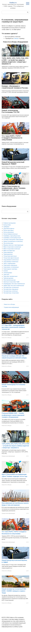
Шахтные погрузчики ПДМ (11, 282)
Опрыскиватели (8, 252)
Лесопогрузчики (8, 243)
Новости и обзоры (9, 304)
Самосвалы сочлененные (11, 267)
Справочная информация (11, 307)
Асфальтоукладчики (9, 223)
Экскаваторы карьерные (10, 289)
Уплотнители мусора (9, 280)
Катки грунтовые (8, 230)
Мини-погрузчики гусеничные (12, 247)
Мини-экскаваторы (9, 250)
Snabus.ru (13, 3)
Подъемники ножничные (10, 261)
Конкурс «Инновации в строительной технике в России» (15, 87)
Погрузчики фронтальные (11, 258)
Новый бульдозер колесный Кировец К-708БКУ (13, 163)
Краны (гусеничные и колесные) (13, 241)
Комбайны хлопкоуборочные (12, 237)
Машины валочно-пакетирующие (13, 245)
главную (16, 38)
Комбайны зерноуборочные (11, 236)
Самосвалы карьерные (10, 265)
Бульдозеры (7, 225)
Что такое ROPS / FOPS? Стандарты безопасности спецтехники (12, 138)
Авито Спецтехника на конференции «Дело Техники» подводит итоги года (14, 188)
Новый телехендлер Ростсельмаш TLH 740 (10, 111)
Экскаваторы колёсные (10, 291)
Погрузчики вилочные (10, 256)
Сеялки (5, 271)
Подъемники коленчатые (11, 260)
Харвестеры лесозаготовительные (13, 285)
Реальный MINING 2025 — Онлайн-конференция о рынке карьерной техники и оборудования (13, 415)
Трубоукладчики (8, 278)
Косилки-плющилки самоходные (13, 239)
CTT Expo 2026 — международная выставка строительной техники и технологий (13, 327)
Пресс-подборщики (9, 263)
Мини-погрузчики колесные (11, 249)
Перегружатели (7, 254)
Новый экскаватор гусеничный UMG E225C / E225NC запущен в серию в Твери (14, 591)
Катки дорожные (8, 232)
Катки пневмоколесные (10, 234)
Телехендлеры (7, 272)
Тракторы (6, 274)
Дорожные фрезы (8, 228)
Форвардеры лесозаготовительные (14, 283)
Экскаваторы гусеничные (11, 287)
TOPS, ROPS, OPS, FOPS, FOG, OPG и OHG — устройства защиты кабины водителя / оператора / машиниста (15, 61)
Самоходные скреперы (10, 269)
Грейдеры (6, 226)
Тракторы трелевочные (10, 276)
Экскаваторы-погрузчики (11, 293)
